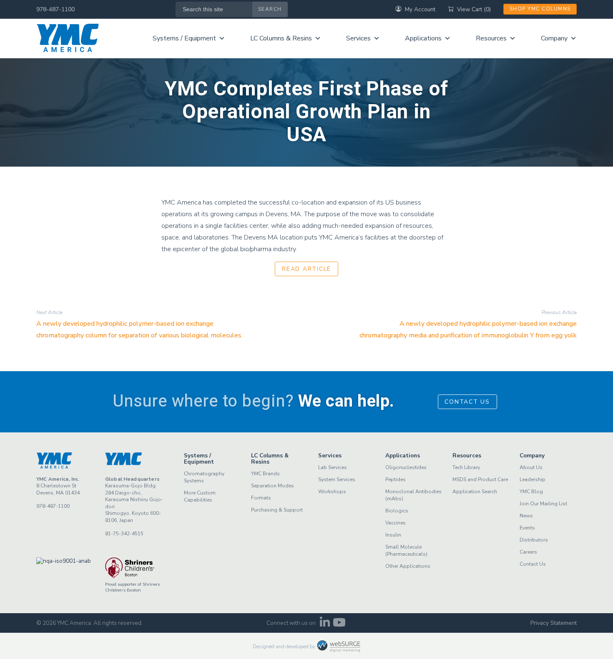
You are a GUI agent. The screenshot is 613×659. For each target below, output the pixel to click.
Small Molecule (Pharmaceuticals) (406, 550)
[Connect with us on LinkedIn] (324, 625)
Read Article (306, 269)
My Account (420, 9)
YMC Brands (265, 473)
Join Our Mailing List (543, 503)
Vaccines (395, 522)
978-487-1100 (55, 9)
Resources (491, 38)
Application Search (474, 491)
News (526, 515)
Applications (423, 38)
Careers (528, 552)
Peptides (395, 479)
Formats (261, 497)
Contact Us (467, 402)
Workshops (332, 491)
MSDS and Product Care (480, 479)
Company (554, 38)
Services (358, 38)
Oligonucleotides (406, 467)
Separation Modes (272, 485)
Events (527, 527)
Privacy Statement (553, 623)
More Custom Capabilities (200, 496)
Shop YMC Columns (540, 8)
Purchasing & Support (277, 510)
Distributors (534, 540)
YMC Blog (531, 491)
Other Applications (407, 566)
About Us (531, 467)
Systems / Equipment (184, 38)
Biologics (396, 510)
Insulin (393, 535)
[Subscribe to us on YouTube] (339, 625)
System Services (336, 479)
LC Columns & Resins (281, 38)
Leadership (532, 479)
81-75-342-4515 (124, 533)
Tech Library (466, 467)
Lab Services (332, 467)
